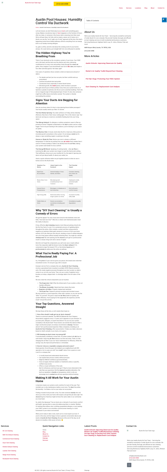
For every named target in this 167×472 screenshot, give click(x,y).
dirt (69, 66)
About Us (89, 32)
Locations (138, 8)
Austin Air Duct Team (58, 470)
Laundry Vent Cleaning (9, 451)
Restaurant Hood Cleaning (10, 459)
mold (54, 85)
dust (59, 33)
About (152, 8)
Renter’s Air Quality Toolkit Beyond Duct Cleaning (104, 71)
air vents (67, 141)
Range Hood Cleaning (9, 455)
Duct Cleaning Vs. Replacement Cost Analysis (103, 87)
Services (129, 8)
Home (121, 8)
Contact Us (161, 8)
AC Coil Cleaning (8, 431)
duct (63, 31)
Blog (145, 8)
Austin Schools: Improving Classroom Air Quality (104, 63)
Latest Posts (90, 426)
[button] (129, 20)
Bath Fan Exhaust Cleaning (11, 435)
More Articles (91, 56)
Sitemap (86, 470)
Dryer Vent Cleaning (9, 443)
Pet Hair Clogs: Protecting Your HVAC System (103, 79)
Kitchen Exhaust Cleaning (10, 447)
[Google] (129, 465)
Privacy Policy (70, 470)
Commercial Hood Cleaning (11, 439)
